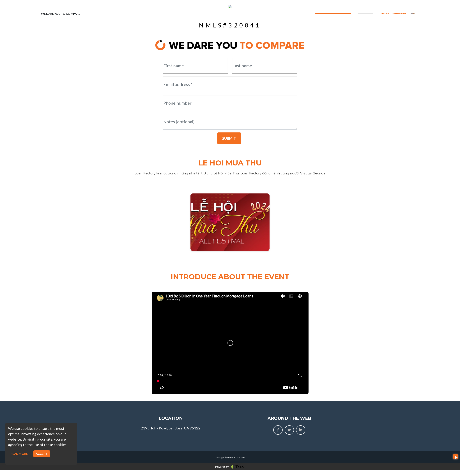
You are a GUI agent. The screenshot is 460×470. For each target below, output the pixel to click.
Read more (19, 453)
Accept (41, 453)
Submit (229, 138)
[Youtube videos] (455, 456)
